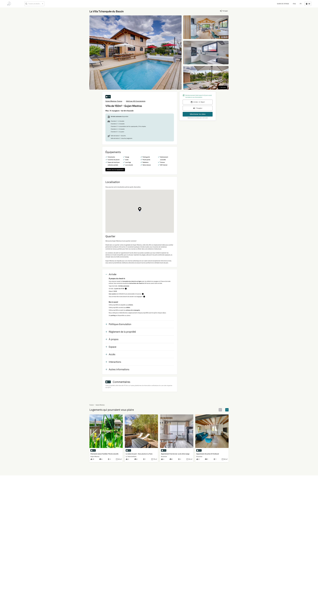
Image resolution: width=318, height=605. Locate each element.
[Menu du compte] (308, 4)
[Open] (42, 3)
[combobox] (34, 3)
